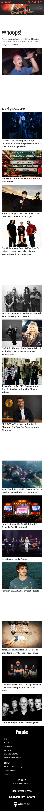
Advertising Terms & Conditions (12, 757)
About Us (6, 743)
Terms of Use (7, 750)
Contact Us (7, 774)
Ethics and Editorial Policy (11, 754)
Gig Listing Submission (10, 770)
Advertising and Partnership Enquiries (14, 767)
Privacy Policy (8, 746)
